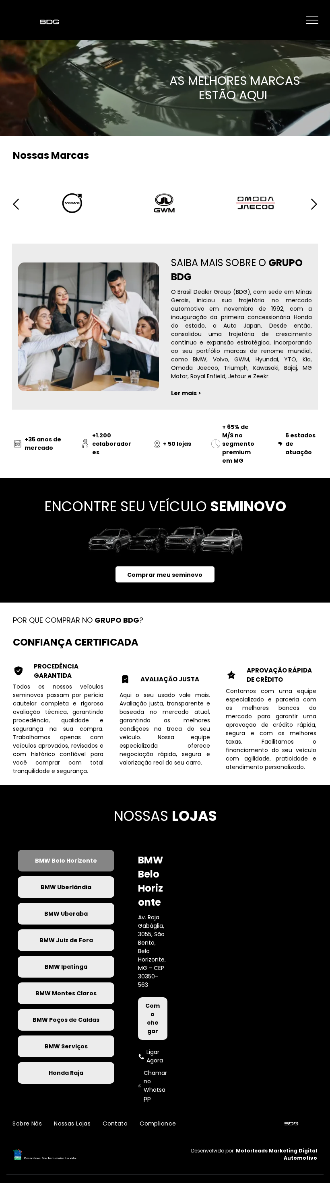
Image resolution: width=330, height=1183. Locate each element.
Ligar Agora (154, 1056)
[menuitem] (27, 1124)
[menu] (312, 20)
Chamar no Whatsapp (155, 1085)
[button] (15, 212)
